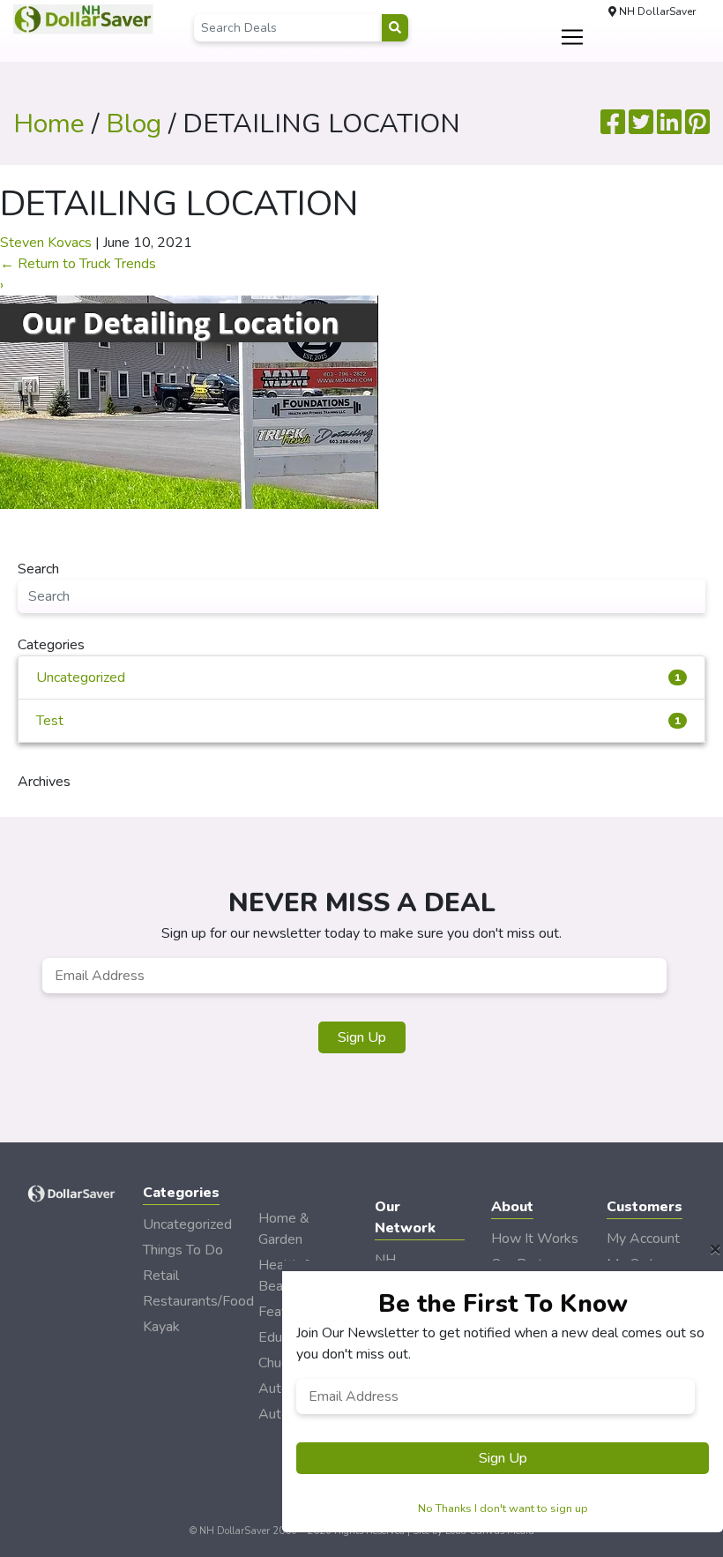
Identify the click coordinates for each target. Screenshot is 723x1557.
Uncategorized (358, 677)
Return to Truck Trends (78, 263)
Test (358, 720)
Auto (273, 1414)
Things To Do (183, 1250)
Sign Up (362, 1037)
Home (49, 124)
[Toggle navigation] (572, 37)
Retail (161, 1275)
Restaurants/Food (198, 1301)
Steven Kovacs (46, 242)
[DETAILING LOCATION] (189, 401)
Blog (133, 124)
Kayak (161, 1326)
